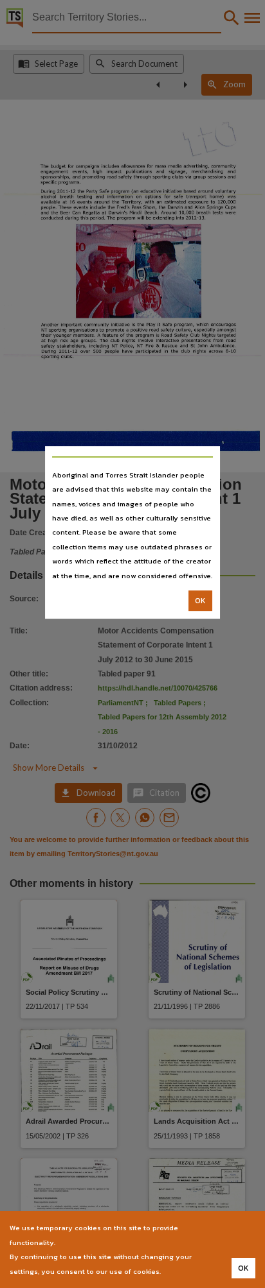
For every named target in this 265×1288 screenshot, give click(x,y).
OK (200, 600)
